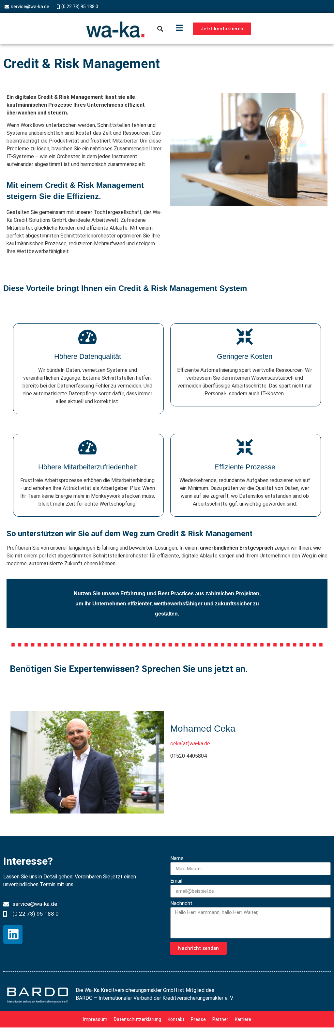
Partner (220, 1019)
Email (176, 881)
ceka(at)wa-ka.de (190, 743)
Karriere (243, 1019)
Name (177, 858)
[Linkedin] (13, 934)
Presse (198, 1019)
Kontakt (176, 1019)
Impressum (95, 1019)
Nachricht (181, 903)
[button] (160, 28)
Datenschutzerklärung (137, 1019)
